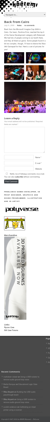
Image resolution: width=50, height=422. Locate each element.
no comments (29, 25)
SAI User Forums (11, 330)
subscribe (19, 176)
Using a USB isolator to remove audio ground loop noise (21, 378)
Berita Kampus (9, 384)
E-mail (37, 163)
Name (37, 157)
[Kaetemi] (25, 6)
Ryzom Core (9, 327)
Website (38, 168)
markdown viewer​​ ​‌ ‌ (10, 376)
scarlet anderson (10, 407)
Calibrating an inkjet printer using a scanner (19, 408)
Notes (19, 25)
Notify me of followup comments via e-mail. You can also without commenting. (24, 175)
